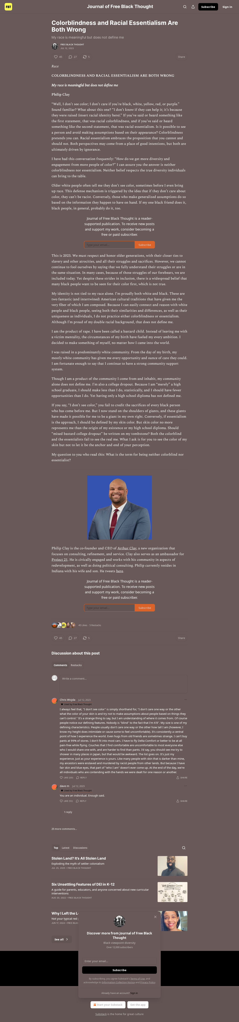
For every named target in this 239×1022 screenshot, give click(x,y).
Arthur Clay (126, 548)
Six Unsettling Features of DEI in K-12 (83, 884)
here (119, 571)
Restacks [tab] (76, 665)
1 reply (68, 812)
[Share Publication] (193, 6)
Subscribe (208, 7)
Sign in (227, 7)
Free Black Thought (72, 44)
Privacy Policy (147, 982)
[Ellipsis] (186, 700)
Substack (101, 1014)
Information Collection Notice (118, 982)
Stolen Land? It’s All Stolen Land (79, 858)
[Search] (185, 6)
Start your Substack (109, 1004)
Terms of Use (137, 978)
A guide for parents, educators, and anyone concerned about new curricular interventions (100, 891)
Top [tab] (56, 847)
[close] (155, 917)
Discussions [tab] (80, 847)
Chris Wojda (67, 699)
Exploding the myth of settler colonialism (78, 863)
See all (59, 939)
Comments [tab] (60, 665)
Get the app (137, 1004)
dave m (64, 786)
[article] (119, 866)
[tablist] (68, 665)
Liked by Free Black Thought (78, 704)
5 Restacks (95, 625)
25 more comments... (64, 829)
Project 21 (60, 559)
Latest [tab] (65, 847)
